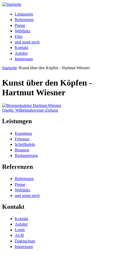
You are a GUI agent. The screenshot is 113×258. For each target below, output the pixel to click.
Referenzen (24, 19)
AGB (19, 235)
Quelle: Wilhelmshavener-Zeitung (30, 110)
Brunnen (22, 150)
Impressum (24, 59)
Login (20, 229)
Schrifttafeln (25, 144)
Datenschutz (25, 241)
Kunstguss (23, 133)
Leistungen (24, 14)
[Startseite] (11, 4)
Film (18, 36)
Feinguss (22, 139)
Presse (20, 25)
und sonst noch (27, 42)
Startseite (9, 68)
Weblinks (22, 31)
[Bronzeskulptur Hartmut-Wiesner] (31, 105)
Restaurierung (26, 155)
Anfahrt (21, 53)
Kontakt (21, 47)
